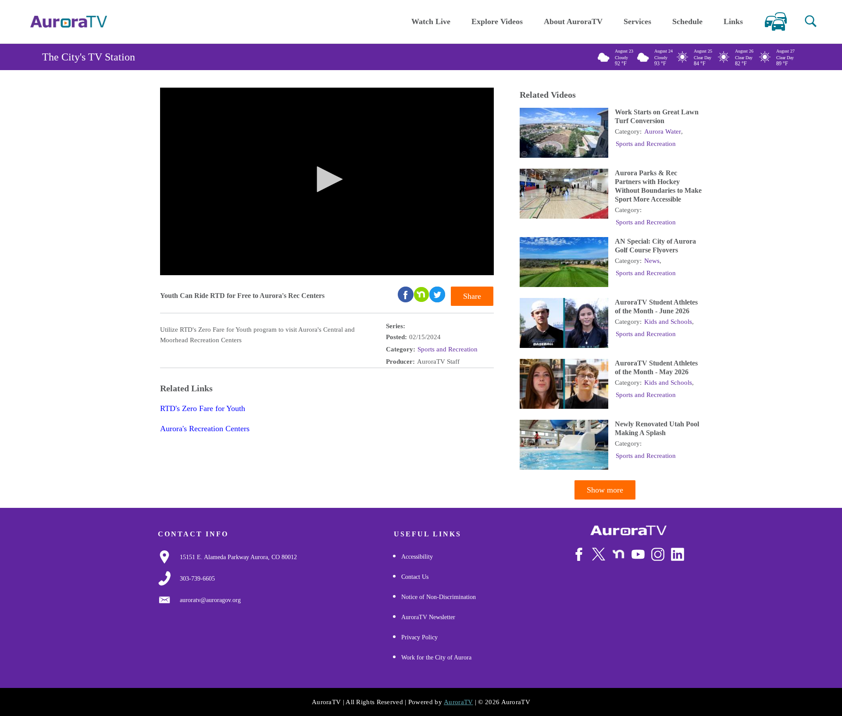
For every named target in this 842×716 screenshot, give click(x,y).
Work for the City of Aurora (436, 657)
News (652, 260)
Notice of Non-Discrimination (438, 597)
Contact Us (414, 577)
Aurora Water (662, 131)
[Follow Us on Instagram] (657, 554)
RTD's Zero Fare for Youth (202, 408)
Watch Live (430, 21)
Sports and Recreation (447, 349)
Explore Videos (497, 21)
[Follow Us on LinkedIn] (677, 554)
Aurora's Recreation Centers (205, 428)
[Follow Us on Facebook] (578, 554)
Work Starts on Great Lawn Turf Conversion (657, 116)
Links (733, 21)
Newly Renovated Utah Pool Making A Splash (657, 428)
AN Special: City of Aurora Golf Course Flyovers (655, 245)
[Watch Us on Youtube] (638, 554)
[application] (327, 181)
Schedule (687, 21)
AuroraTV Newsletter (428, 617)
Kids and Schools (668, 321)
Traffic (775, 21)
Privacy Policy (419, 637)
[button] (810, 21)
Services (637, 21)
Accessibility (417, 556)
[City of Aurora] (628, 530)
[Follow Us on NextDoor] (618, 554)
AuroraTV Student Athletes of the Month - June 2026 (656, 306)
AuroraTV (458, 701)
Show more (605, 490)
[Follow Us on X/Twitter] (598, 554)
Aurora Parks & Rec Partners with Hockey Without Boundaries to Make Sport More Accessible (658, 186)
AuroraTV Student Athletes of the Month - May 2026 (656, 367)
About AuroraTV (573, 21)
